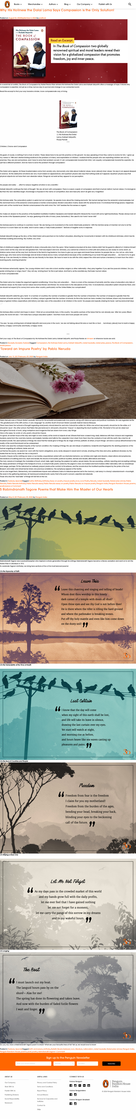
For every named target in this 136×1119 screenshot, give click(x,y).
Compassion (41, 343)
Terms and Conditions (45, 1087)
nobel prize (100, 343)
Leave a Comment (13, 486)
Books (17, 4)
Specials (19, 481)
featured (66, 1049)
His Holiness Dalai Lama (58, 343)
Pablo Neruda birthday (16, 483)
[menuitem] (17, 4)
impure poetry (69, 481)
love (77, 481)
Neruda (93, 481)
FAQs (39, 1109)
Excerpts (11, 343)
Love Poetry (84, 481)
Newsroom (8, 1103)
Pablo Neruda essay (35, 483)
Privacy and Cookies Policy (47, 1083)
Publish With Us (10, 1091)
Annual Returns (42, 1095)
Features (26, 343)
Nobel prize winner (117, 481)
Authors (52, 4)
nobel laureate (89, 343)
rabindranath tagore (46, 1051)
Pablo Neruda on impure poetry (82, 483)
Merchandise (34, 4)
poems (132, 483)
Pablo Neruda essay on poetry (56, 483)
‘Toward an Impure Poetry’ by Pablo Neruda (35, 349)
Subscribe (111, 1064)
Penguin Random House (119, 483)
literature (78, 1049)
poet (29, 1051)
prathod (42, 18)
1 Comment (60, 1051)
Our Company (83, 4)
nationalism (88, 1049)
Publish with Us (105, 4)
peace (108, 343)
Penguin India (42, 356)
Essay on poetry (56, 481)
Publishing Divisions (12, 1095)
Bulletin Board (56, 1049)
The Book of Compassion (122, 343)
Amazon (90, 339)
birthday (45, 481)
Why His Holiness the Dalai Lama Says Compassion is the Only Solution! (57, 10)
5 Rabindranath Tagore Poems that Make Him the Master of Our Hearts (56, 489)
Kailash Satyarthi (75, 343)
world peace (5, 345)
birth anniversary (36, 1049)
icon (73, 1049)
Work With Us (9, 1087)
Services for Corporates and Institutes (47, 1100)
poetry (2, 486)
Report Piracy (42, 1091)
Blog (66, 4)
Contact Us (41, 1105)
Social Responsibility (12, 1099)
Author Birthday (35, 481)
